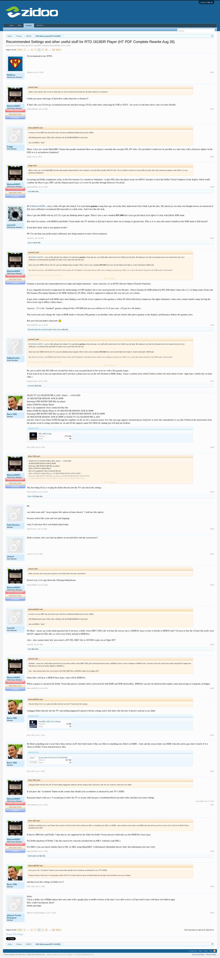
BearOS (37, 329)
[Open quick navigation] (212, 36)
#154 (212, 688)
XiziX (29, 649)
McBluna (11, 75)
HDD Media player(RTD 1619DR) (28, 45)
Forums (29, 25)
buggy (10, 146)
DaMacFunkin (13, 358)
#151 (212, 554)
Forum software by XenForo (24, 954)
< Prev (19, 50)
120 (53, 50)
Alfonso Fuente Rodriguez (14, 916)
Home (11, 25)
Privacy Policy (211, 954)
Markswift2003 (54, 45)
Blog (19, 25)
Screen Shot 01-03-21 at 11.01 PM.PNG (53, 757)
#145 (212, 238)
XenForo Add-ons (53, 954)
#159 (212, 886)
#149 (212, 492)
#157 (212, 805)
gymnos (31, 243)
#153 (212, 644)
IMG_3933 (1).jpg (45, 434)
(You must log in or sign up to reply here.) (199, 930)
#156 (212, 771)
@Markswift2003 (37, 206)
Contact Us (193, 951)
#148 (212, 447)
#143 (212, 157)
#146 (212, 325)
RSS (214, 951)
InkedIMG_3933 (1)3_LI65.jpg (49, 721)
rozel (37, 856)
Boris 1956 (12, 414)
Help (200, 951)
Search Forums (11, 29)
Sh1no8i (31, 329)
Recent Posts (25, 29)
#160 (212, 913)
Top (210, 951)
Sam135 (10, 628)
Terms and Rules (198, 954)
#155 (212, 735)
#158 (212, 851)
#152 (212, 585)
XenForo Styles (66, 954)
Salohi (30, 856)
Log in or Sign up (206, 2)
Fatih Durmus (13, 525)
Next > (58, 50)
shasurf (10, 556)
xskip (30, 191)
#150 (212, 529)
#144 (212, 187)
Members (40, 25)
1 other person (57, 329)
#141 (212, 72)
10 (46, 50)
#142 (212, 109)
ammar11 (11, 225)
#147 (212, 381)
